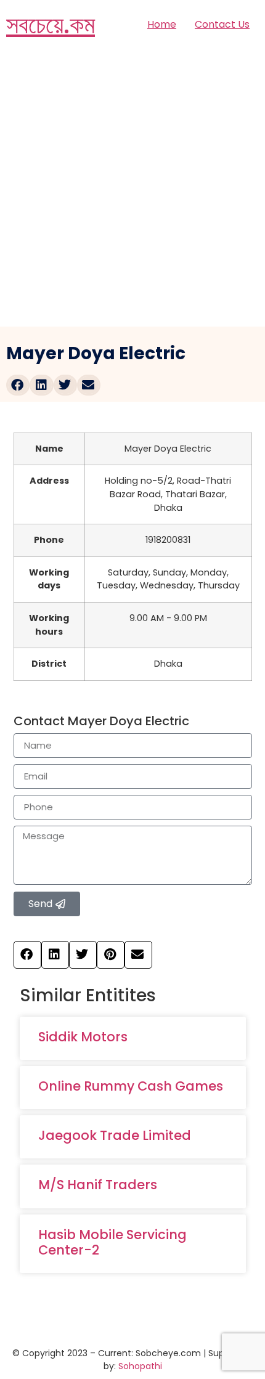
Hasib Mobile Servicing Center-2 (112, 1242)
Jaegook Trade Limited (114, 1135)
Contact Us (222, 24)
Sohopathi (140, 1366)
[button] (18, 385)
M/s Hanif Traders (97, 1185)
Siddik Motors (83, 1037)
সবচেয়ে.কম (50, 24)
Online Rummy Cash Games (130, 1086)
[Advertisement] (132, 187)
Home (161, 24)
